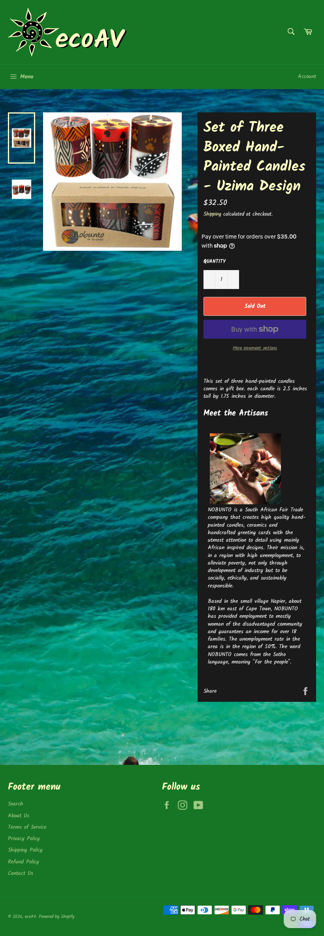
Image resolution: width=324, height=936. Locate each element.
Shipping (212, 214)
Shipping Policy (25, 850)
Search (15, 804)
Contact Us (20, 873)
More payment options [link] (255, 348)
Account (307, 76)
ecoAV (30, 916)
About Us (18, 815)
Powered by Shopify (56, 916)
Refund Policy (23, 862)
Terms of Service (27, 827)
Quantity (214, 262)
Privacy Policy (24, 838)
